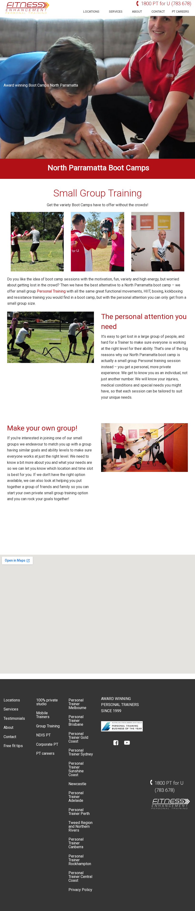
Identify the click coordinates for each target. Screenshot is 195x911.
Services (115, 11)
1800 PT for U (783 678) (166, 3)
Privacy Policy (80, 889)
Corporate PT (47, 744)
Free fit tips (13, 746)
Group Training (48, 726)
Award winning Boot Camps (26, 85)
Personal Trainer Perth (79, 812)
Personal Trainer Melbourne (77, 704)
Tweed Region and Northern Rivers (80, 826)
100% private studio (47, 702)
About (137, 11)
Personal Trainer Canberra (75, 843)
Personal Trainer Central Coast (80, 877)
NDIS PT (43, 735)
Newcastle (77, 784)
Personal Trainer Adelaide (75, 797)
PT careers (180, 11)
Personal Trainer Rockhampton (79, 860)
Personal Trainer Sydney (80, 752)
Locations (91, 11)
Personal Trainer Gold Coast (78, 737)
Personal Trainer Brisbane (75, 721)
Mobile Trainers (42, 715)
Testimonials (14, 718)
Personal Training (51, 291)
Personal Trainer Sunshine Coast (76, 769)
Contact (158, 11)
